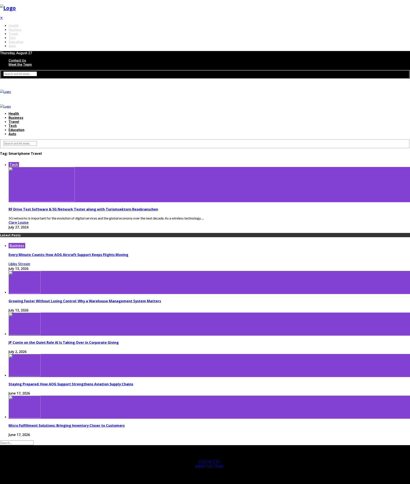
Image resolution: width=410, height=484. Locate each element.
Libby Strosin (19, 264)
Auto (12, 46)
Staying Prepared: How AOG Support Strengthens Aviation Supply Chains (71, 384)
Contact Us (17, 60)
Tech (12, 37)
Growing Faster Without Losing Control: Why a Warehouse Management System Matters (85, 301)
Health (14, 25)
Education (16, 41)
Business (15, 29)
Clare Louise (19, 222)
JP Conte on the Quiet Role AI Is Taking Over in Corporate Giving (64, 342)
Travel (13, 33)
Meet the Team (20, 65)
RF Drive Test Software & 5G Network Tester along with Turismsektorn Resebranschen (83, 209)
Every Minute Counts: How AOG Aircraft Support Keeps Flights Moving (68, 254)
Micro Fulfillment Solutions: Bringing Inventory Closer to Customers (67, 425)
